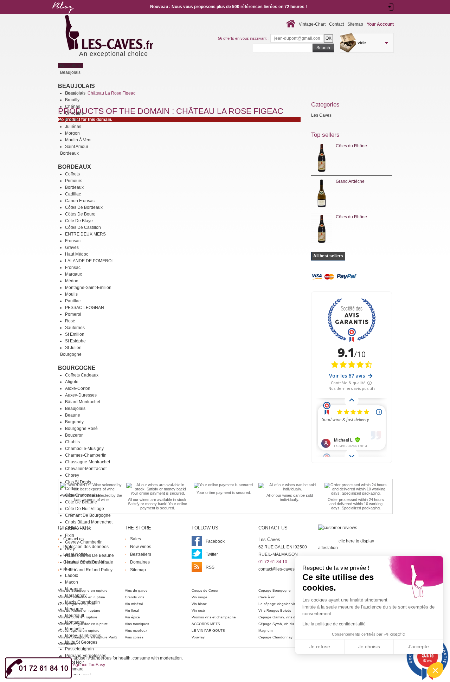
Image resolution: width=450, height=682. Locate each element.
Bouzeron (74, 435)
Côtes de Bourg (80, 214)
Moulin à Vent (78, 139)
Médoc (71, 280)
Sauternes (75, 327)
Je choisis (369, 646)
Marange (73, 588)
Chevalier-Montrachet (86, 468)
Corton (71, 488)
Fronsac (73, 240)
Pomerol (73, 314)
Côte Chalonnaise (82, 495)
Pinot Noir (74, 662)
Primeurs (73, 180)
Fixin (69, 535)
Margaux (73, 274)
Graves (72, 247)
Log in (391, 7)
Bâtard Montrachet (82, 401)
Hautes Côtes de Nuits (87, 562)
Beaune (72, 415)
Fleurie (71, 119)
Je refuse (319, 646)
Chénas (72, 106)
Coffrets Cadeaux (81, 375)
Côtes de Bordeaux (84, 207)
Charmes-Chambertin (86, 455)
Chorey (72, 475)
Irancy (71, 568)
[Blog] (62, 15)
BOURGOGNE (77, 368)
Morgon (72, 133)
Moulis (71, 294)
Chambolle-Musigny (84, 448)
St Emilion (74, 334)
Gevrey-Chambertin (84, 542)
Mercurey (74, 608)
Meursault (74, 615)
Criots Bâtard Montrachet (88, 522)
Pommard (74, 669)
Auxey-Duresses (81, 395)
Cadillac (73, 194)
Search (323, 47)
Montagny (74, 622)
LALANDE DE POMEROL (89, 260)
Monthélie (74, 628)
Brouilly (72, 99)
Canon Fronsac (80, 200)
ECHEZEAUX (78, 528)
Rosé (70, 321)
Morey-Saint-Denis (83, 635)
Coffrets (72, 174)
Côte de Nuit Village (84, 508)
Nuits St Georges (81, 642)
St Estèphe (75, 341)
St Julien (73, 347)
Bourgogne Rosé (81, 428)
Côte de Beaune (81, 502)
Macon (71, 582)
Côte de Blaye (79, 220)
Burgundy (74, 421)
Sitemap (355, 24)
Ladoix (71, 575)
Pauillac (73, 300)
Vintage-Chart (312, 24)
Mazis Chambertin (82, 602)
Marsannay (75, 595)
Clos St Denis (78, 482)
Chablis (72, 441)
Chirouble (74, 113)
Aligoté (71, 381)
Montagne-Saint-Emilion (88, 287)
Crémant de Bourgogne (88, 515)
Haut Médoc (76, 254)
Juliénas (73, 126)
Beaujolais (76, 86)
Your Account (380, 24)
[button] (435, 670)
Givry (70, 548)
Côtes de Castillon (83, 227)
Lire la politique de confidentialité (334, 624)
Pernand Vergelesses (85, 655)
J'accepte (418, 646)
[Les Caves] (123, 33)
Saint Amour (76, 146)
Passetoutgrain (79, 648)
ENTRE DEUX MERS (85, 234)
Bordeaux (74, 167)
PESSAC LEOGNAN (84, 307)
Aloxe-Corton (77, 388)
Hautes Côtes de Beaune (89, 555)
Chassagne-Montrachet (87, 461)
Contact (336, 24)
